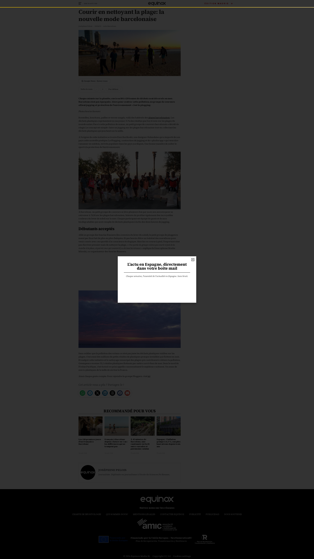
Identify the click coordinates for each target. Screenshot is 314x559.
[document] (157, 279)
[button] (193, 260)
